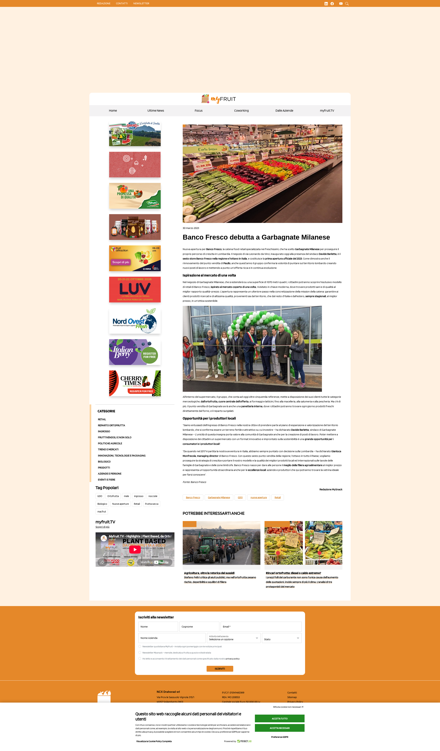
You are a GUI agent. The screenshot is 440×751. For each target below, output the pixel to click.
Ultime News (155, 110)
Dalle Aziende (284, 110)
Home (113, 110)
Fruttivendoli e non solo (114, 437)
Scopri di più (102, 526)
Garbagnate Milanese (219, 497)
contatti (122, 3)
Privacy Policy (295, 701)
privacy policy (233, 658)
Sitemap (292, 697)
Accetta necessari (280, 728)
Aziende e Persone (109, 473)
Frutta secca (151, 503)
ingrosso (138, 496)
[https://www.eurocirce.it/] (135, 136)
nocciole (152, 496)
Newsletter (141, 3)
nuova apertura (259, 497)
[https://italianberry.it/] (135, 354)
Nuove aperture (120, 503)
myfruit (189, 524)
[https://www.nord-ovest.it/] (135, 323)
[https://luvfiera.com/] (135, 292)
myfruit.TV (327, 110)
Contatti (292, 692)
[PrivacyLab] (243, 741)
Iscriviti (220, 668)
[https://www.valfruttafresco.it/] (135, 198)
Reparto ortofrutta (111, 425)
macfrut (101, 511)
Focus (198, 110)
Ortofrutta (113, 496)
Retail (102, 419)
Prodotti (104, 467)
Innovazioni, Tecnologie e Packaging (122, 455)
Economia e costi (277, 524)
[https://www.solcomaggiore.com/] (135, 167)
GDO (99, 496)
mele (126, 496)
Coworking (241, 110)
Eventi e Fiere (106, 479)
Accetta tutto (280, 718)
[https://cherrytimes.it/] (135, 386)
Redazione (103, 3)
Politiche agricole (110, 443)
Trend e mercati (108, 449)
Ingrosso (104, 431)
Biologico (104, 461)
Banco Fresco (193, 497)
